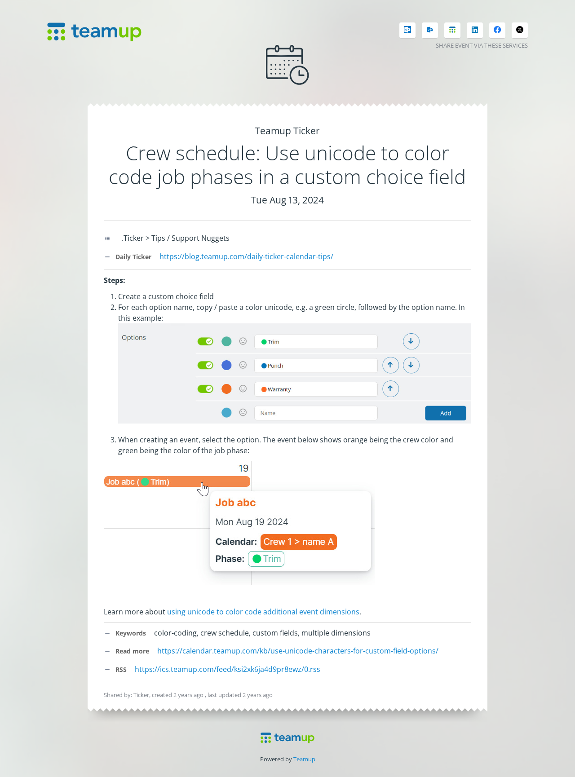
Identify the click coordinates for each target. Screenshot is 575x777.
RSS (120, 669)
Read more (131, 651)
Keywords (130, 633)
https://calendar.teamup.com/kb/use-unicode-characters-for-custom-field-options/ (297, 651)
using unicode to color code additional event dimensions (263, 612)
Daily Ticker (132, 256)
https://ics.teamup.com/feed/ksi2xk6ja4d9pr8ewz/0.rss (227, 669)
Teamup (304, 759)
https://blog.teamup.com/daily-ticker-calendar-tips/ (246, 256)
